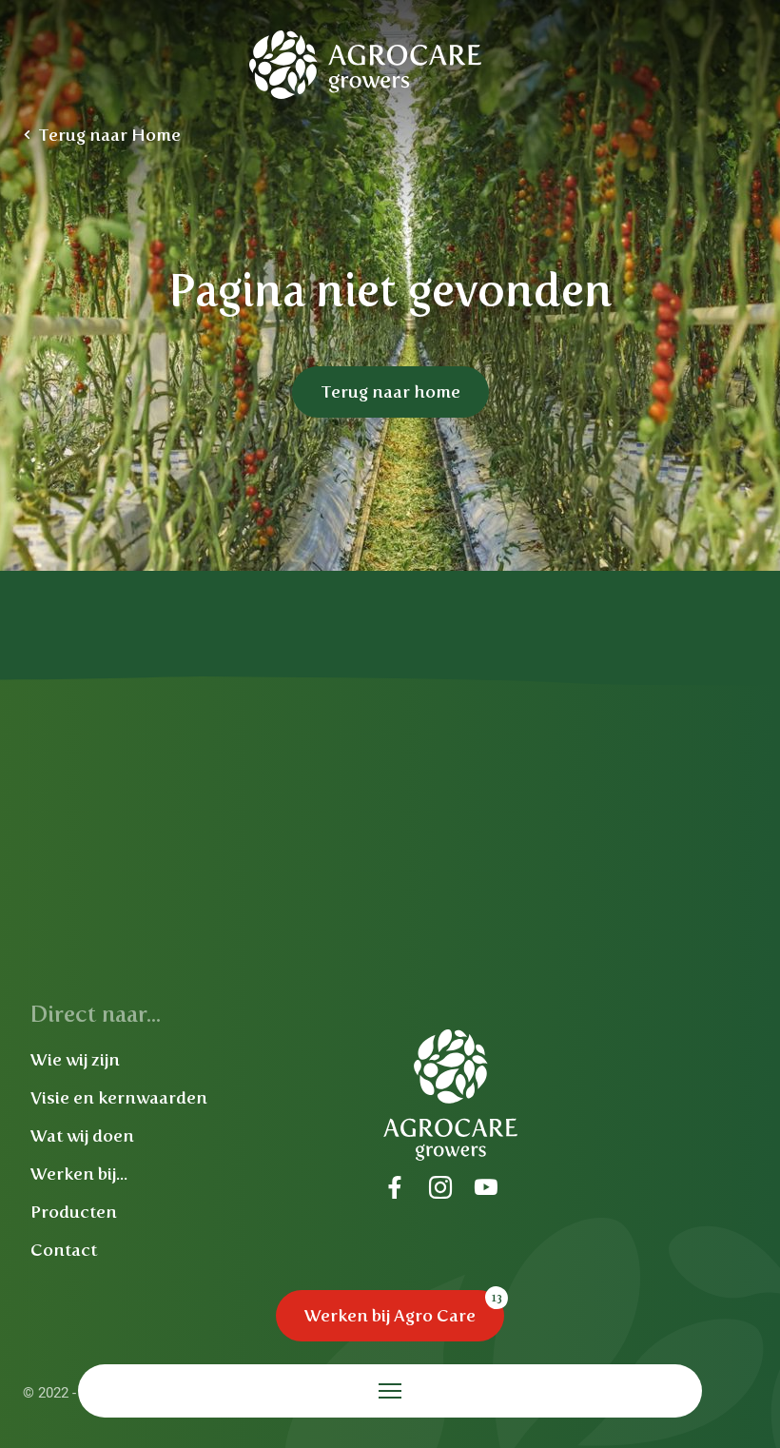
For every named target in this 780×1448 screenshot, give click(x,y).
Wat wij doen (82, 1135)
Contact (63, 1250)
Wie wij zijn (75, 1059)
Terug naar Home (109, 135)
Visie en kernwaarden (118, 1097)
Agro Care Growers (366, 64)
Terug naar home (390, 392)
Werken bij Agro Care (390, 1315)
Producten (73, 1212)
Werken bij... (78, 1174)
